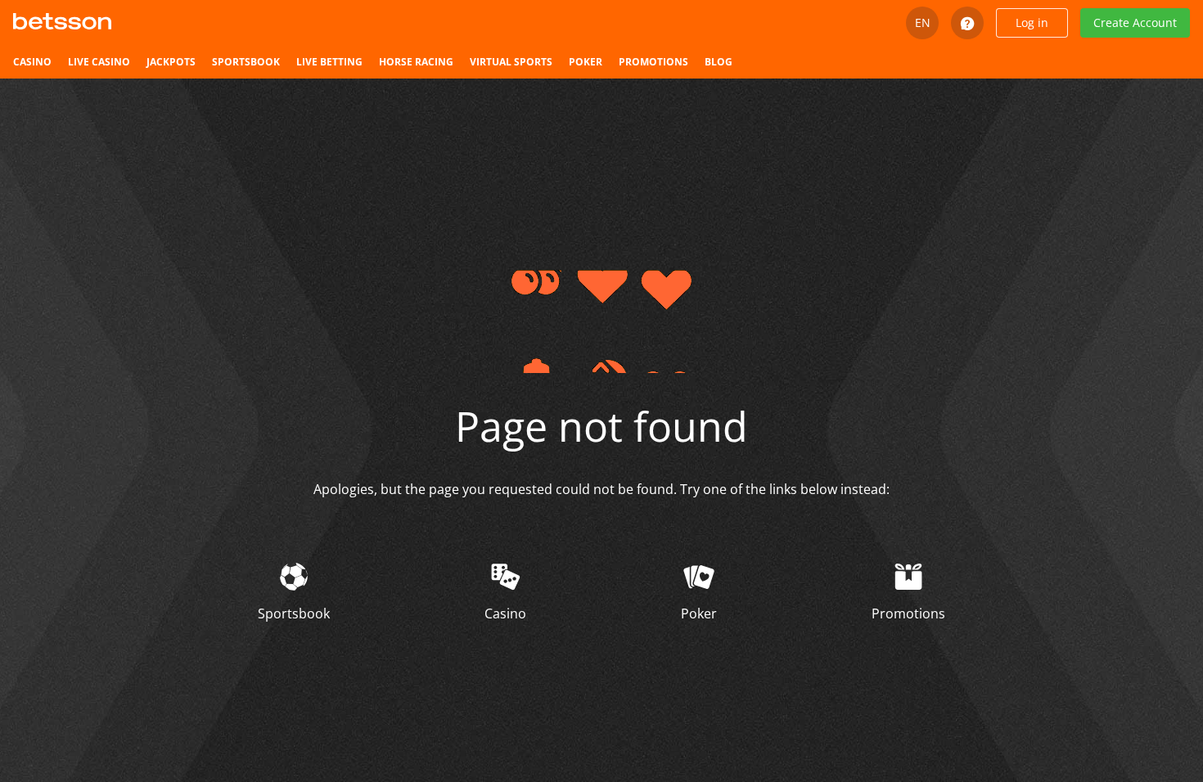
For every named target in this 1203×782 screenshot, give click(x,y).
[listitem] (32, 62)
